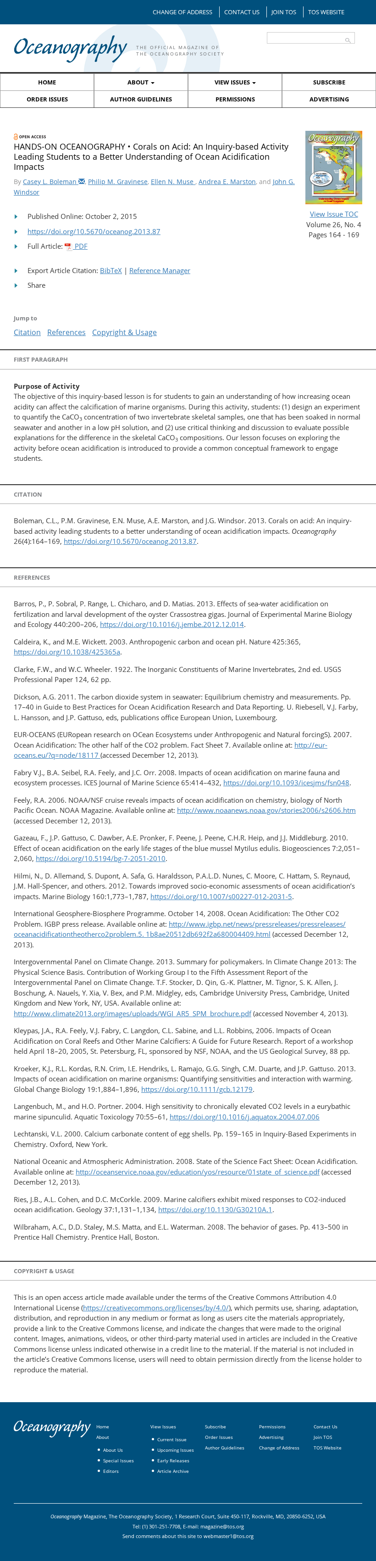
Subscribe (329, 82)
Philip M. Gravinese (118, 181)
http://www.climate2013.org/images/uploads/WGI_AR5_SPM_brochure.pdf (132, 1013)
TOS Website (326, 12)
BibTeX (111, 270)
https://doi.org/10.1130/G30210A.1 (215, 1209)
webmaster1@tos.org (229, 1536)
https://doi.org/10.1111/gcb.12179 (197, 1089)
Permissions (235, 99)
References (66, 332)
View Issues (233, 82)
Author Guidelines (141, 99)
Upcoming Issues (175, 1450)
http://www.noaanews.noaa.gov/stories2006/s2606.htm (266, 810)
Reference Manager (159, 270)
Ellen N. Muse (173, 181)
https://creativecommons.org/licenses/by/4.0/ (156, 1307)
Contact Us (242, 12)
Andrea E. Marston (227, 181)
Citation (27, 332)
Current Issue (172, 1439)
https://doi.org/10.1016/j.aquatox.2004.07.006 (245, 1116)
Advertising (329, 99)
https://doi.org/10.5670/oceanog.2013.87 (94, 231)
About (138, 82)
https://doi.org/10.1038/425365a (67, 651)
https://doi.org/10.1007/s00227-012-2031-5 (221, 896)
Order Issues (47, 99)
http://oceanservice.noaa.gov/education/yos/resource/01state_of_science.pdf (198, 1171)
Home (47, 82)
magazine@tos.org (222, 1526)
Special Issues (118, 1460)
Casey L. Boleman (50, 181)
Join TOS (283, 12)
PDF (80, 246)
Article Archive (173, 1471)
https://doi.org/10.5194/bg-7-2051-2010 (101, 858)
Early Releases (173, 1460)
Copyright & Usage (124, 332)
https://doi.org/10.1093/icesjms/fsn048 (286, 782)
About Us (113, 1450)
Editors (111, 1471)
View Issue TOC (334, 213)
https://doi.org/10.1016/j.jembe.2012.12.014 (172, 624)
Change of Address (182, 12)
